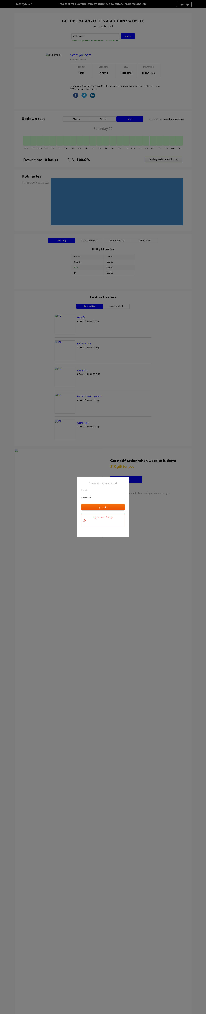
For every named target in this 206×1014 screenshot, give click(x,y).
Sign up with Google (103, 517)
